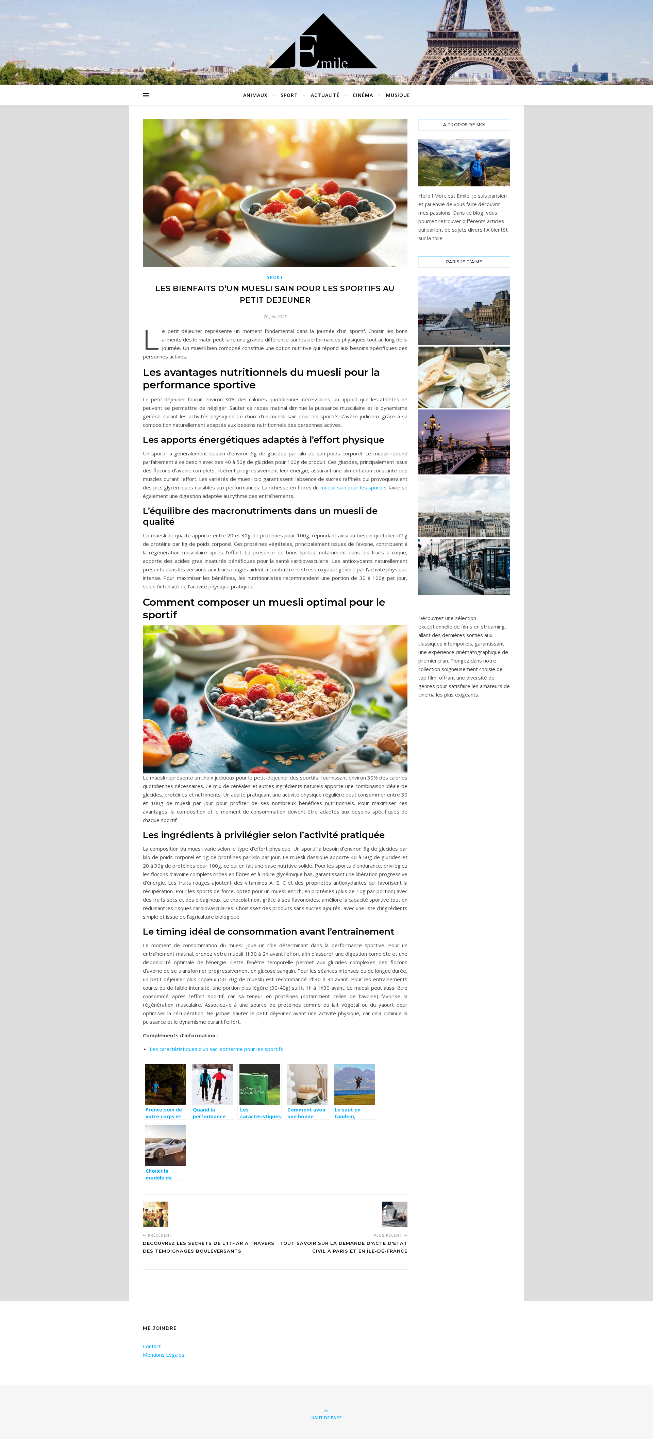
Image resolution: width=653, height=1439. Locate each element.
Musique (398, 95)
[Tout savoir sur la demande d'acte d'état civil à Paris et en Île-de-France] (394, 1214)
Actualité (325, 95)
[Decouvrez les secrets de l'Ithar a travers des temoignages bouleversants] (155, 1214)
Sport (289, 95)
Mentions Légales (163, 1354)
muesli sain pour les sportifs (353, 487)
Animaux (255, 95)
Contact (152, 1346)
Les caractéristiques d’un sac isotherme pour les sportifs (216, 1048)
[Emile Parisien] (326, 41)
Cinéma (363, 95)
